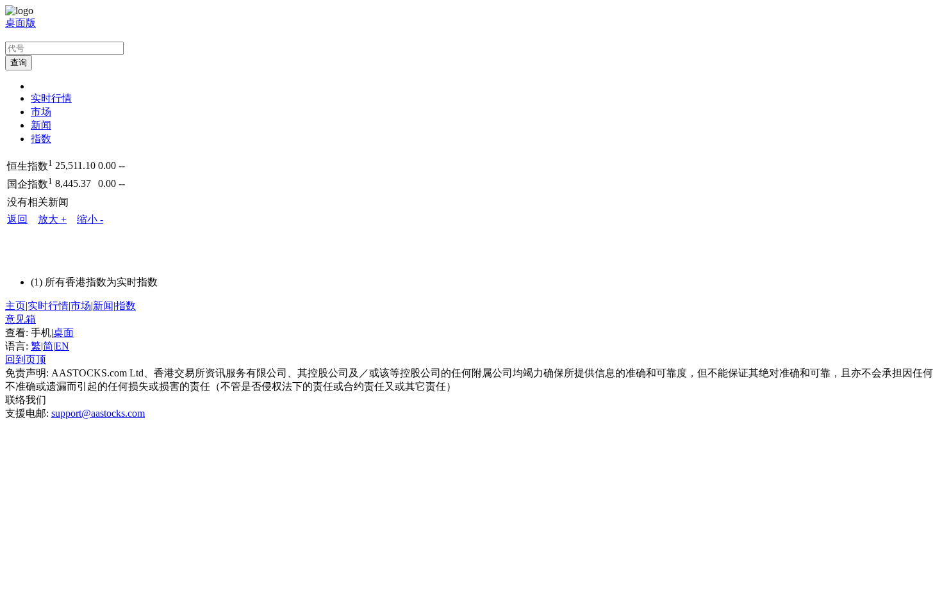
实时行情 (51, 98)
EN (62, 346)
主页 (15, 305)
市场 (41, 111)
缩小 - (90, 219)
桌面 (63, 332)
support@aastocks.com (98, 413)
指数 (41, 138)
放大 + (52, 219)
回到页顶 (25, 359)
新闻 (41, 125)
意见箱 (20, 319)
